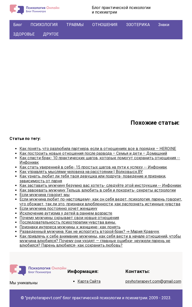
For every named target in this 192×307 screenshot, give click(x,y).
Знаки (163, 24)
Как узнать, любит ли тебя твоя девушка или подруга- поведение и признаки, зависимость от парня (93, 178)
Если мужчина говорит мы (45, 194)
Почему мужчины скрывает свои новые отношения (69, 217)
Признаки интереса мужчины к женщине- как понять (70, 227)
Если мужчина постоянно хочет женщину (58, 208)
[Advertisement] (96, 77)
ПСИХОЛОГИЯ (44, 24)
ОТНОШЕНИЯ (105, 24)
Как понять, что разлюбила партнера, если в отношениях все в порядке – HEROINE (98, 148)
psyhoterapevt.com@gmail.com (153, 281)
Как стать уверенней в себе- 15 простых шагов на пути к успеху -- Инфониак (93, 167)
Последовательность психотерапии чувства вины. (68, 222)
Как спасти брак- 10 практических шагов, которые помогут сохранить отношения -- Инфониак (100, 160)
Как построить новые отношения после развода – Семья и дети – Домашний (93, 153)
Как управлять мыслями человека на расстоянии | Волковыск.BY (81, 171)
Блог (17, 24)
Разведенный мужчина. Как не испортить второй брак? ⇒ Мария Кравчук (89, 231)
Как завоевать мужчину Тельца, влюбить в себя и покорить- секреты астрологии (98, 190)
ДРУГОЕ (50, 34)
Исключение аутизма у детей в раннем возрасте (66, 213)
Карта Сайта (89, 281)
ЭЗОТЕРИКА (138, 24)
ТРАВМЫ (75, 24)
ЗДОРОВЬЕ (23, 34)
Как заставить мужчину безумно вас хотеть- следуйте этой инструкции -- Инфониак (100, 185)
